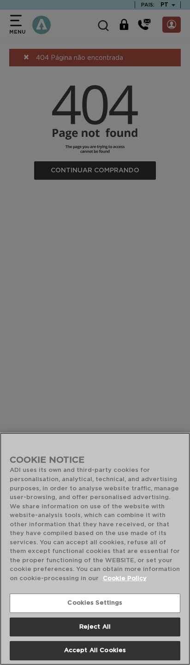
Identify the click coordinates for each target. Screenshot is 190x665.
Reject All (95, 627)
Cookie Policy (125, 579)
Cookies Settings (94, 603)
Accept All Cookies (95, 650)
